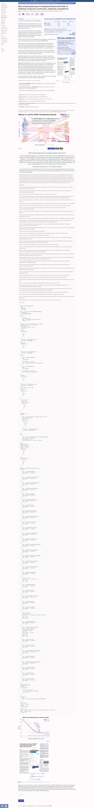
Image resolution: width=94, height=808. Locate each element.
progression (68, 48)
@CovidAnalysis (31, 805)
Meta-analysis (66, 82)
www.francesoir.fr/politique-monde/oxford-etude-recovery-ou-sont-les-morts (38, 99)
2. (18, 96)
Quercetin (3, 36)
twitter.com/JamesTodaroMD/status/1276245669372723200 (36, 96)
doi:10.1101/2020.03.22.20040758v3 (26, 209)
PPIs (2, 35)
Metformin (3, 23)
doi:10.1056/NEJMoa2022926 (32, 11)
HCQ (59, 38)
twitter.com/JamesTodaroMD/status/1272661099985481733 (35, 94)
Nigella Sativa (4, 32)
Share (25, 805)
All (61, 148)
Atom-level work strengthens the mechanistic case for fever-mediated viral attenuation (37, 3)
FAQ (37, 805)
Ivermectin (3, 18)
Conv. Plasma (4, 12)
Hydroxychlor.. (4, 17)
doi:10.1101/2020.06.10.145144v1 (26, 266)
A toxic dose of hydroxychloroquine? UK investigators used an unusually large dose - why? (37, 20)
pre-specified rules (31, 90)
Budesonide (3, 9)
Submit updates (51, 90)
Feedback (3, 50)
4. (18, 101)
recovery (59, 50)
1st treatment (60, 41)
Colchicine (3, 10)
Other (2, 48)
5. (18, 103)
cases (63, 50)
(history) (59, 111)
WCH (37, 790)
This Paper (51, 148)
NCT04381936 (55, 11)
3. (18, 99)
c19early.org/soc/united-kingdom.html (31, 106)
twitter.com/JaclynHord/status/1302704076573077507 (35, 101)
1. (18, 94)
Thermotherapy (4, 41)
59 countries (64, 45)
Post (21, 805)
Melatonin (3, 22)
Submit (21, 800)
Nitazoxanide (4, 33)
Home (2, 51)
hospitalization (61, 48)
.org (36, 1)
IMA (33, 790)
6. (18, 106)
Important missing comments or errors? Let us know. (29, 80)
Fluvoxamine (3, 15)
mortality (66, 47)
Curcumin (3, 14)
